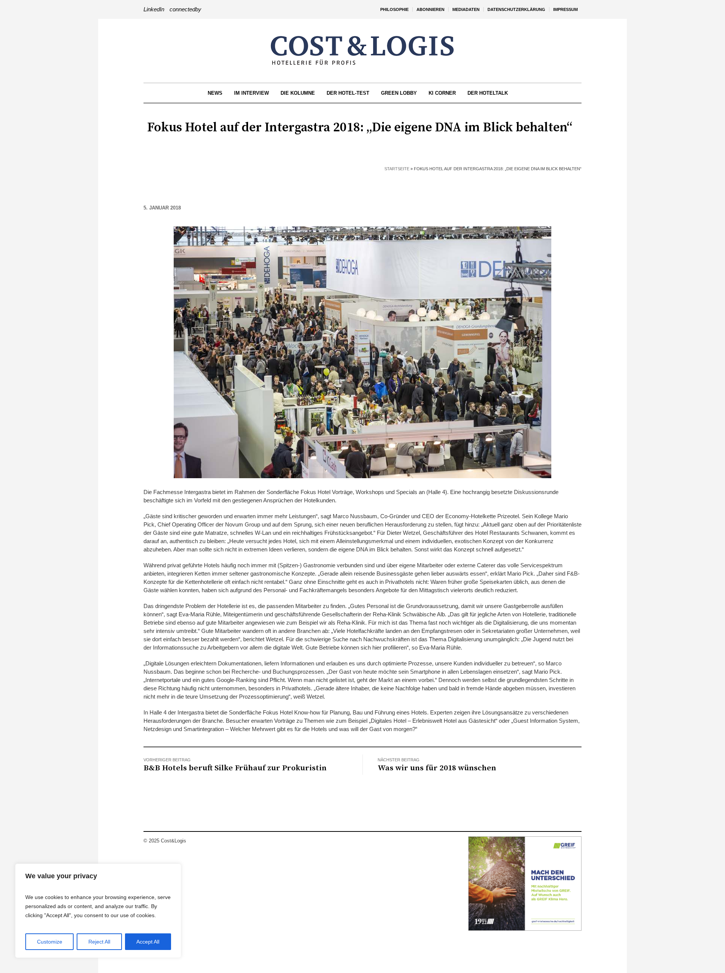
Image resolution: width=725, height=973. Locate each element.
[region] (98, 911)
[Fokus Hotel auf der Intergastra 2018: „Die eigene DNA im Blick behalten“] (362, 351)
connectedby (185, 9)
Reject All (99, 942)
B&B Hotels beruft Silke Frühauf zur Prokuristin (235, 768)
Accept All (147, 942)
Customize (49, 942)
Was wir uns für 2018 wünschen (437, 768)
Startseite (396, 168)
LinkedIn (153, 9)
